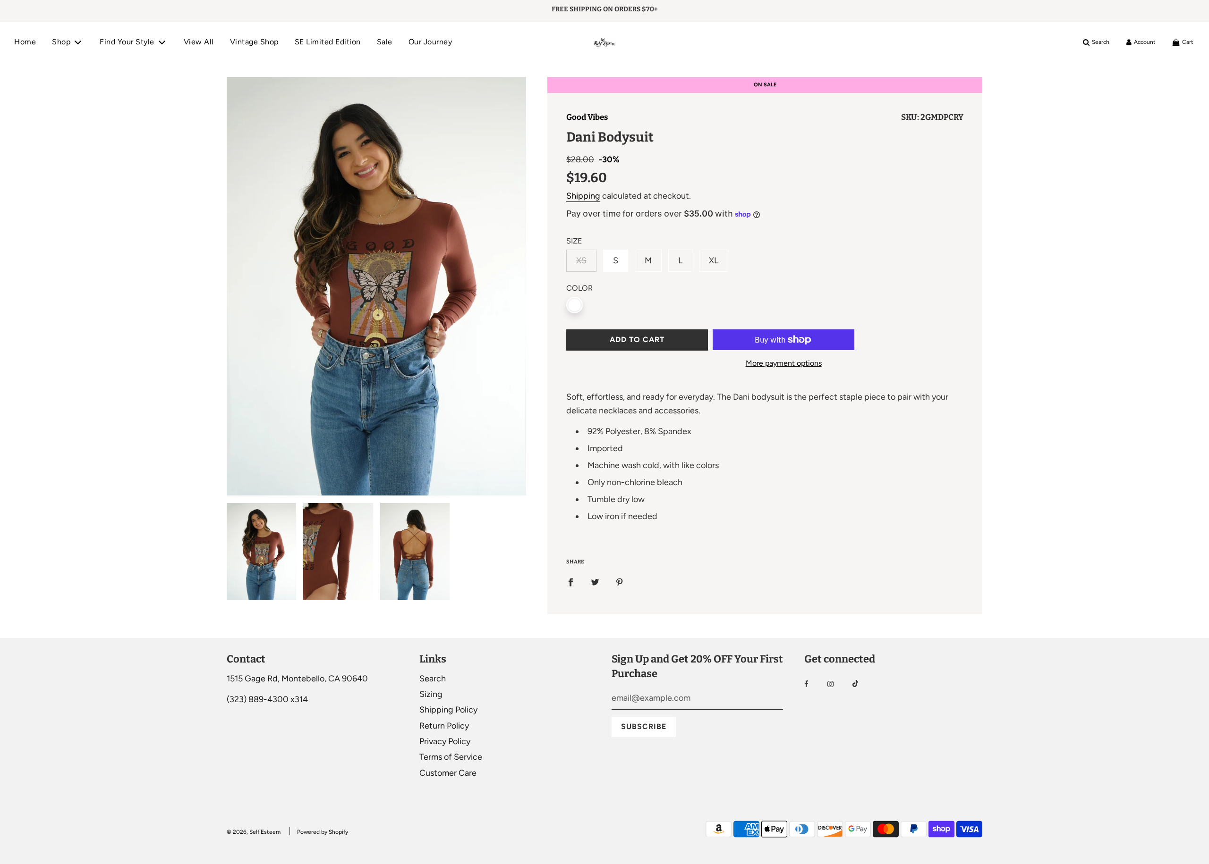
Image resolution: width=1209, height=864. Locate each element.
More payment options (784, 363)
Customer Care (448, 773)
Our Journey (430, 41)
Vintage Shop (254, 41)
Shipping (583, 196)
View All (199, 41)
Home (25, 41)
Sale (384, 41)
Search (432, 678)
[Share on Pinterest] (619, 582)
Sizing (431, 694)
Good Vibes (587, 117)
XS (581, 260)
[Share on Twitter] (595, 582)
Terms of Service (450, 757)
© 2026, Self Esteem (254, 832)
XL (713, 260)
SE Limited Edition (328, 41)
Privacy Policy (444, 741)
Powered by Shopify (322, 832)
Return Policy (444, 726)
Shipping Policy (448, 710)
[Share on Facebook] (570, 582)
